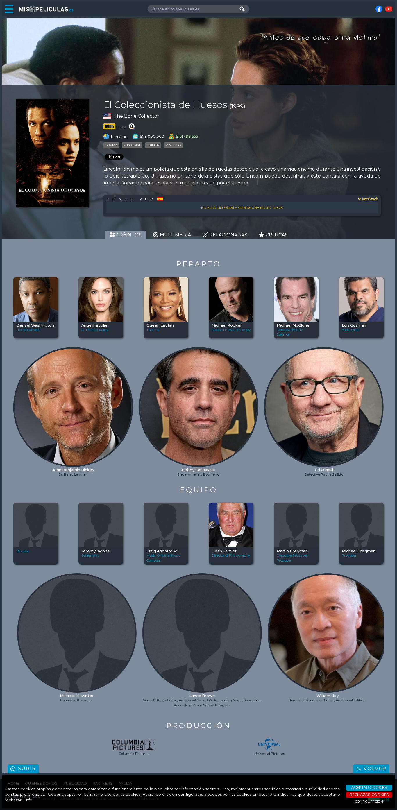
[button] (18, 393)
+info (27, 800)
